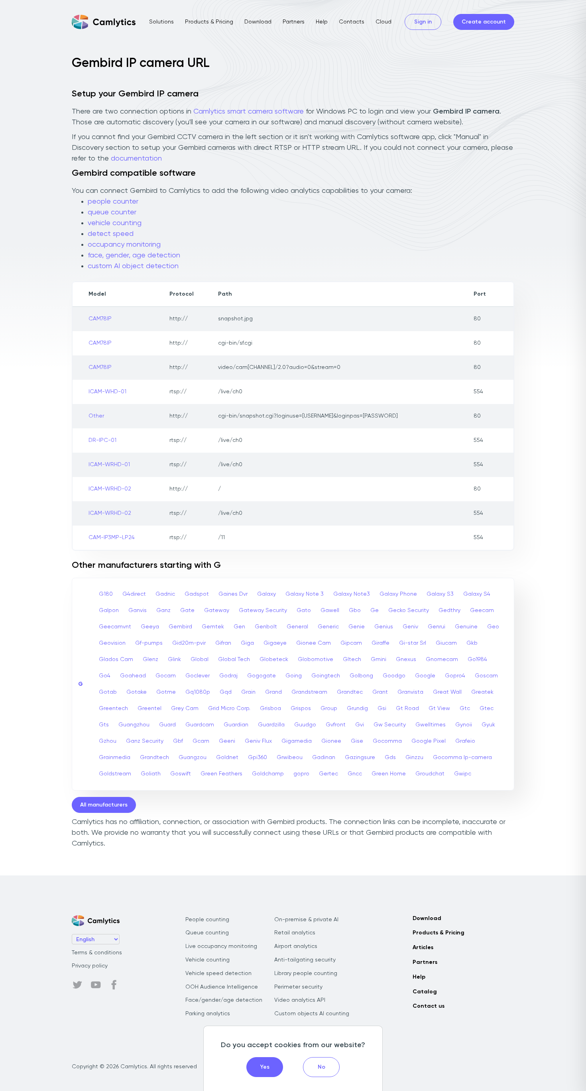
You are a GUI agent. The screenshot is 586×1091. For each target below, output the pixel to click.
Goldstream (115, 774)
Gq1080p (197, 692)
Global (199, 659)
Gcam (201, 741)
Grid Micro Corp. (229, 708)
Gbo (355, 610)
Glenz (150, 659)
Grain (248, 692)
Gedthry (449, 610)
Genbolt (266, 627)
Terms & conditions (97, 953)
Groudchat (429, 774)
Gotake (136, 692)
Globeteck (274, 659)
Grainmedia (114, 757)
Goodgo (394, 676)
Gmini (378, 659)
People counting (207, 919)
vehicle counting (115, 223)
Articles (423, 947)
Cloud (383, 22)
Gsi (382, 708)
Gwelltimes (430, 725)
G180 (106, 594)
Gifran (223, 643)
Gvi (359, 725)
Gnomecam (442, 659)
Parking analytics (207, 1013)
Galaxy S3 (440, 594)
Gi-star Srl (412, 643)
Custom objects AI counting (311, 1013)
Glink (174, 659)
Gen (239, 627)
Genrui (436, 627)
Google (425, 676)
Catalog (425, 992)
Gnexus (406, 659)
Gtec (487, 708)
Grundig (357, 708)
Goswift (180, 774)
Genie (356, 627)
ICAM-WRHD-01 (109, 464)
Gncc (355, 774)
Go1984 (477, 659)
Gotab (108, 692)
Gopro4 (455, 676)
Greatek (482, 692)
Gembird (180, 627)
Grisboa (270, 708)
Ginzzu (414, 757)
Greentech (113, 708)
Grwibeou (290, 757)
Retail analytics (294, 933)
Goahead (133, 676)
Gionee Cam (313, 643)
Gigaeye (275, 643)
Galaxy (266, 594)
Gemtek (213, 627)
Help (322, 22)
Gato (304, 610)
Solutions (161, 22)
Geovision (112, 643)
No (321, 1067)
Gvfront (336, 725)
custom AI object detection (133, 266)
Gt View (439, 708)
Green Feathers (221, 774)
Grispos (301, 708)
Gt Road (407, 708)
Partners (294, 22)
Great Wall (447, 692)
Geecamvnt (115, 627)
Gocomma (387, 741)
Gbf (178, 741)
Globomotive (315, 659)
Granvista (410, 692)
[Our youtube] (95, 985)
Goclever (197, 676)
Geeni (227, 741)
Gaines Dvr (233, 594)
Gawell (330, 610)
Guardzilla (271, 725)
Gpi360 (257, 757)
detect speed (111, 233)
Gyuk (488, 725)
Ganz (163, 610)
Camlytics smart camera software (248, 111)
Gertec (328, 774)
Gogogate (261, 676)
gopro (301, 774)
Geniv (410, 627)
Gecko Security (408, 610)
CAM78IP (100, 319)
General (297, 627)
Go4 (104, 676)
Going (293, 676)
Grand (273, 692)
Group (329, 708)
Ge (374, 610)
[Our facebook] (114, 985)
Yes (264, 1067)
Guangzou (192, 757)
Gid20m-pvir (189, 643)
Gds (390, 757)
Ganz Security (144, 741)
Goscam (486, 676)
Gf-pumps (149, 643)
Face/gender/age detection (223, 1000)
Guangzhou (133, 725)
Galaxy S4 (476, 594)
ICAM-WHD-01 (107, 391)
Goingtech (325, 676)
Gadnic (165, 594)
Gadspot (197, 594)
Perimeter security (298, 987)
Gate (187, 610)
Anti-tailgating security (305, 960)
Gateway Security (263, 610)
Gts (104, 725)
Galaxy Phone (398, 594)
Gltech (352, 659)
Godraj (228, 676)
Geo (493, 627)
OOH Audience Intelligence (221, 987)
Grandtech (154, 757)
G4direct (134, 594)
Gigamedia (296, 741)
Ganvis (137, 610)
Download (257, 22)
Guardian (236, 725)
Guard (167, 725)
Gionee (331, 741)
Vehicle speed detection (218, 973)
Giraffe (380, 643)
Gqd (226, 692)
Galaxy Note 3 (304, 594)
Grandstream (309, 692)
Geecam (482, 610)
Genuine (466, 627)
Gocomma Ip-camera (462, 757)
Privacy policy (90, 966)
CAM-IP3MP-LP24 (111, 537)
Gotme (166, 692)
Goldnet (227, 757)
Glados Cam (116, 659)
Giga (247, 643)
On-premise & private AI (306, 919)
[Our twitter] (77, 985)
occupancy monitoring (124, 244)
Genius (383, 627)
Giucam (446, 643)
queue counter (112, 212)
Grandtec (350, 692)
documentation (136, 158)
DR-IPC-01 (102, 440)
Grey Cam (185, 708)
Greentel (149, 708)
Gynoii (463, 725)
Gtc (465, 708)
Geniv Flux (258, 741)
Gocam (165, 676)
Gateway (216, 610)
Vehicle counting (207, 960)
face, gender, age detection (134, 255)
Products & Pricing (209, 22)
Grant (380, 692)
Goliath (151, 774)
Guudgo (305, 725)
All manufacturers (104, 805)
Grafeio (465, 741)
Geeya (150, 627)
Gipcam (351, 643)
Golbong (361, 676)
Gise (357, 741)
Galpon (109, 610)
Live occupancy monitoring (221, 946)
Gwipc (462, 774)
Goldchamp (268, 774)
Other (96, 416)
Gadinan (323, 757)
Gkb (472, 643)
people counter (113, 201)
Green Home (389, 774)
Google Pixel (428, 741)
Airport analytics (295, 946)
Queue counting (207, 933)
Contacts (351, 22)
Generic (328, 627)
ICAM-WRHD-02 (109, 489)
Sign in (423, 22)
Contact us (428, 1006)
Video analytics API (299, 1000)
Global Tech (234, 659)
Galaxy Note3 (351, 594)
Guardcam (199, 725)
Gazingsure (360, 757)
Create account (484, 22)
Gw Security (390, 725)
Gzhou (107, 741)
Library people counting (305, 973)
